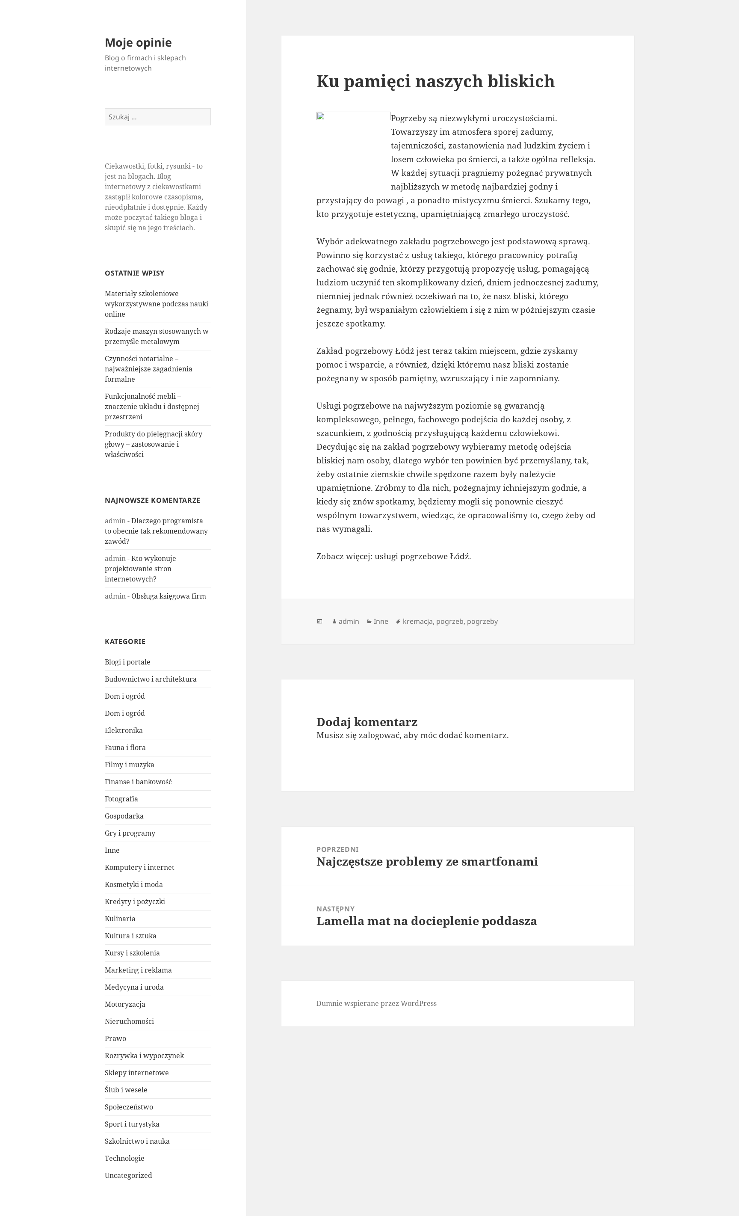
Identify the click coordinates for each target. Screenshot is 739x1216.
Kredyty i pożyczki (135, 901)
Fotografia (121, 799)
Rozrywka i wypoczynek (144, 1055)
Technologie (125, 1158)
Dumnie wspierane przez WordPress (376, 1003)
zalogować (379, 735)
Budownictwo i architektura (151, 679)
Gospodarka (124, 816)
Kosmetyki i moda (134, 884)
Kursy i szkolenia (132, 953)
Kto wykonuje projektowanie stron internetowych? (140, 569)
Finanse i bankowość (138, 781)
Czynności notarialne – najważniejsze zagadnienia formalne (148, 369)
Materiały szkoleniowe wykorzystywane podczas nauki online (156, 304)
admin (349, 621)
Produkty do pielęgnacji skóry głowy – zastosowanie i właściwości (153, 444)
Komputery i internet (139, 867)
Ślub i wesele (126, 1089)
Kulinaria (120, 918)
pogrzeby (482, 621)
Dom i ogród (125, 696)
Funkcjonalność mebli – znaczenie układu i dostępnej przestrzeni (152, 406)
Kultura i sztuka (131, 935)
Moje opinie (138, 42)
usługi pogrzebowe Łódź (422, 556)
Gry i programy (130, 833)
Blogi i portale (128, 662)
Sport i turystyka (132, 1124)
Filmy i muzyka (129, 764)
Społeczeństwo (129, 1107)
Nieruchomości (129, 1021)
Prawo (115, 1038)
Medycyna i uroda (134, 987)
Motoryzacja (125, 1004)
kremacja (418, 621)
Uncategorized (128, 1175)
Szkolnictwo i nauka (137, 1141)
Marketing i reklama (138, 970)
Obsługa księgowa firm (168, 596)
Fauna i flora (125, 747)
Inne (112, 850)
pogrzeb (450, 621)
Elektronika (124, 730)
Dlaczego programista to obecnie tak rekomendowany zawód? (156, 531)
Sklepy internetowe (137, 1072)
